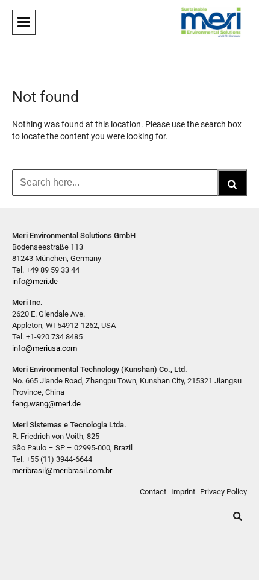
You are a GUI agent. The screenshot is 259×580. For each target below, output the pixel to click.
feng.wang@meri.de (46, 403)
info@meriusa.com (44, 348)
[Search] (232, 182)
